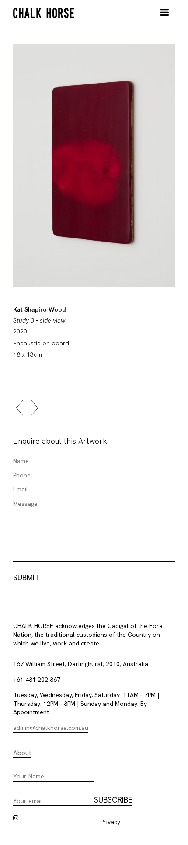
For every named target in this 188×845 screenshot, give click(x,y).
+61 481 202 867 (36, 680)
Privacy (110, 822)
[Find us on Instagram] (15, 818)
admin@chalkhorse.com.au (50, 728)
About (22, 753)
